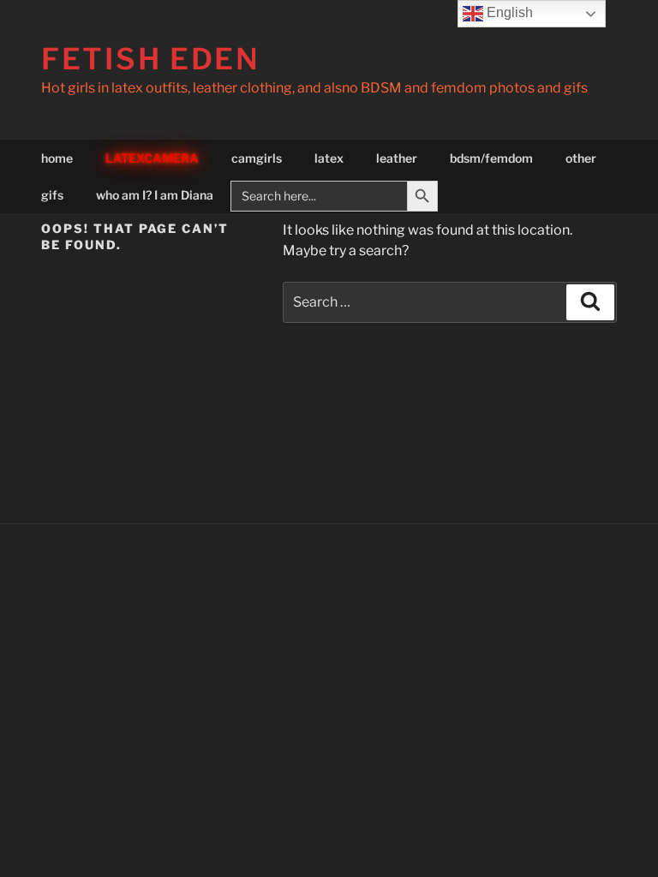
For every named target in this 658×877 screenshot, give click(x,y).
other (580, 158)
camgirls (256, 158)
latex (329, 158)
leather (396, 158)
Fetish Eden (150, 58)
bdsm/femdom (491, 158)
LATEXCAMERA (152, 158)
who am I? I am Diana (154, 195)
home (57, 158)
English (508, 12)
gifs (52, 195)
